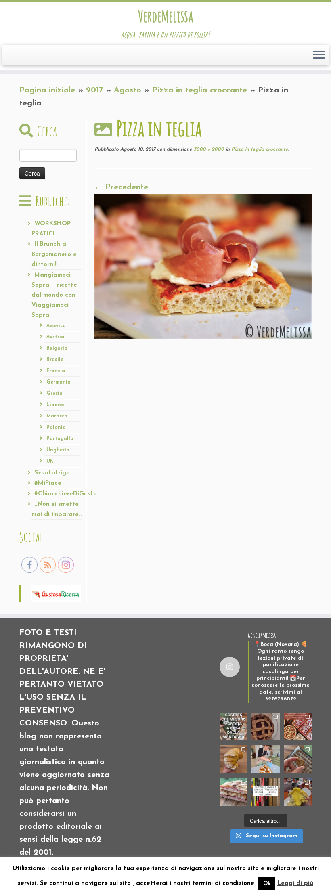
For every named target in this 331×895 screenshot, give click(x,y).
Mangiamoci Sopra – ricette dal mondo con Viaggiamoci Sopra (54, 295)
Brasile (54, 359)
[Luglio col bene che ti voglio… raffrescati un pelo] (265, 726)
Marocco (56, 416)
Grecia (54, 393)
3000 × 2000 (208, 149)
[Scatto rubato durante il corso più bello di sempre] (265, 759)
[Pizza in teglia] (203, 266)
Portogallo (59, 438)
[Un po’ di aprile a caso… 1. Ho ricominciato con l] (233, 792)
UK (49, 461)
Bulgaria (56, 348)
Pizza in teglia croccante (199, 90)
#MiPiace (47, 483)
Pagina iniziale (47, 90)
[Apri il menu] (319, 55)
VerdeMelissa (165, 16)
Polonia (56, 427)
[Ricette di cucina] (56, 593)
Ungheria (57, 450)
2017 (94, 90)
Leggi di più (295, 883)
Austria (55, 337)
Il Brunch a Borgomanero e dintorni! (54, 254)
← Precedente (121, 187)
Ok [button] (266, 883)
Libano (55, 404)
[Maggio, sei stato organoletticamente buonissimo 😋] (233, 759)
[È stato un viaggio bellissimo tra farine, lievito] (298, 726)
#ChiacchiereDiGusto (65, 494)
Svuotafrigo (52, 473)
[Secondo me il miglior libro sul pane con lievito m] (265, 792)
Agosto (127, 90)
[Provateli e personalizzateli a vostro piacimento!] (298, 759)
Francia (55, 371)
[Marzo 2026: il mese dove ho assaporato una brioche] (298, 792)
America (56, 325)
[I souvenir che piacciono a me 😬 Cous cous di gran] (233, 726)
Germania (58, 382)
